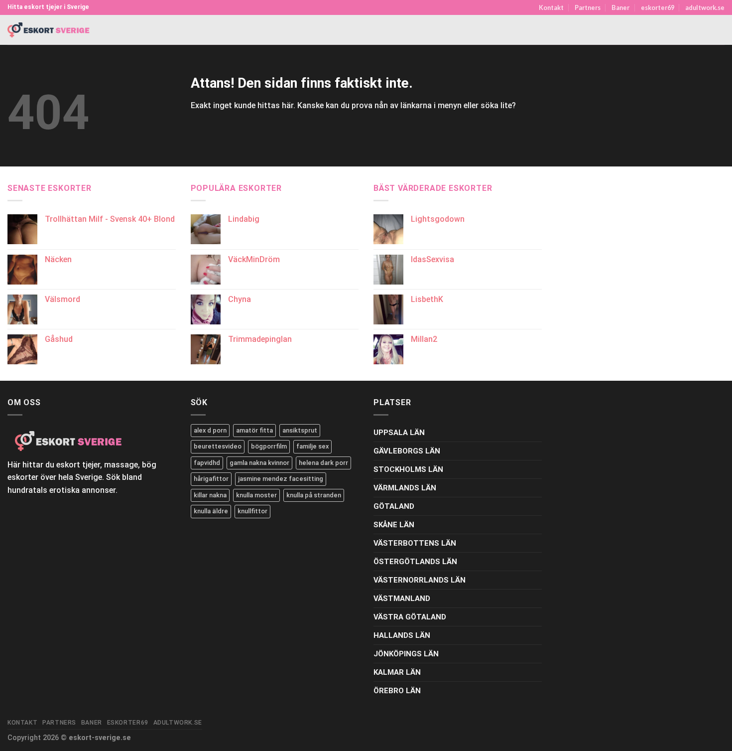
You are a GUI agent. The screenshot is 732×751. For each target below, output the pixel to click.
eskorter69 (657, 7)
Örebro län (397, 690)
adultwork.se (705, 7)
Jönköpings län (406, 653)
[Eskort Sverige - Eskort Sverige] (48, 30)
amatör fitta (254, 430)
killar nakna (210, 495)
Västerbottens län (414, 543)
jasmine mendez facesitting (280, 478)
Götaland (393, 506)
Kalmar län (397, 672)
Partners (588, 7)
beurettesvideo (218, 446)
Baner (620, 7)
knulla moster (256, 495)
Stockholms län (408, 469)
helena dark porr (323, 462)
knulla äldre (211, 511)
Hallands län (401, 635)
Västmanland (401, 598)
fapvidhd (207, 462)
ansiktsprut (299, 430)
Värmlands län (404, 487)
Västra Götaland (409, 616)
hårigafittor (211, 478)
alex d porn (210, 430)
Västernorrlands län (419, 580)
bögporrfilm (269, 446)
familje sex (312, 446)
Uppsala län (399, 432)
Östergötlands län (415, 561)
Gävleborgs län (406, 451)
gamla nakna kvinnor (259, 462)
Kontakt (551, 7)
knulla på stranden (313, 495)
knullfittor (252, 511)
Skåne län (393, 524)
